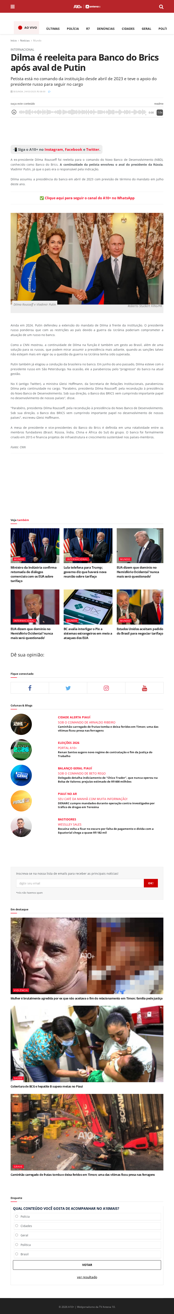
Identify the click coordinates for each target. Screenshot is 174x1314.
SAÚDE (18, 1078)
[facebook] (30, 688)
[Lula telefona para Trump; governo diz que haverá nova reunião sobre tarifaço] (88, 545)
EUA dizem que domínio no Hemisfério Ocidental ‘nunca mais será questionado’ (138, 571)
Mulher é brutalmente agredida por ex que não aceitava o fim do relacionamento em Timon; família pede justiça (87, 998)
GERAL (146, 29)
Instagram (53, 149)
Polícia (24, 1216)
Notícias (25, 40)
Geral (23, 1235)
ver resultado (87, 1277)
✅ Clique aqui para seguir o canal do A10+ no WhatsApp (87, 198)
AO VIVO (30, 28)
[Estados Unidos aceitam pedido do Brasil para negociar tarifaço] (141, 606)
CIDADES (128, 29)
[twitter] (68, 688)
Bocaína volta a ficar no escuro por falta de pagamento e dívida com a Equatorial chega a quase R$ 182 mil (106, 830)
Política (24, 1245)
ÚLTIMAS (53, 29)
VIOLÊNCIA (21, 990)
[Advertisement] (87, 131)
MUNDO (19, 559)
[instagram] (106, 688)
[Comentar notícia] (49, 91)
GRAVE (18, 1166)
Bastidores (67, 819)
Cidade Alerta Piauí (74, 717)
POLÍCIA (73, 29)
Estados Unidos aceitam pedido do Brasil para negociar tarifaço (140, 631)
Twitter (92, 149)
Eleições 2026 (68, 743)
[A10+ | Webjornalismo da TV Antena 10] (87, 6)
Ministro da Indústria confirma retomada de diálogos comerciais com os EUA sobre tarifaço (33, 574)
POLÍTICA (165, 29)
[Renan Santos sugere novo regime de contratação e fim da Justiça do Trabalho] (21, 749)
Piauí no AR (67, 794)
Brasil (23, 1254)
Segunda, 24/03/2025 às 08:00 (29, 91)
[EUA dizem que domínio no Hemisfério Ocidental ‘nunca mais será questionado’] (141, 545)
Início (14, 40)
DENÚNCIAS (106, 29)
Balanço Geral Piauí (75, 768)
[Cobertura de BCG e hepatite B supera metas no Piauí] (87, 1044)
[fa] (144, 688)
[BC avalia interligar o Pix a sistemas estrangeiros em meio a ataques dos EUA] (88, 606)
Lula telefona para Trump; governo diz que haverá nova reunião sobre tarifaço (85, 571)
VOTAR (87, 1265)
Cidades (25, 1226)
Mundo (37, 40)
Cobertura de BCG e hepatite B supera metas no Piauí (47, 1086)
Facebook (73, 149)
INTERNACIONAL (77, 559)
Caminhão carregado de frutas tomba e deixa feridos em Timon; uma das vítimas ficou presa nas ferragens (83, 1175)
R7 (88, 29)
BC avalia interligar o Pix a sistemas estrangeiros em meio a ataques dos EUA (88, 633)
